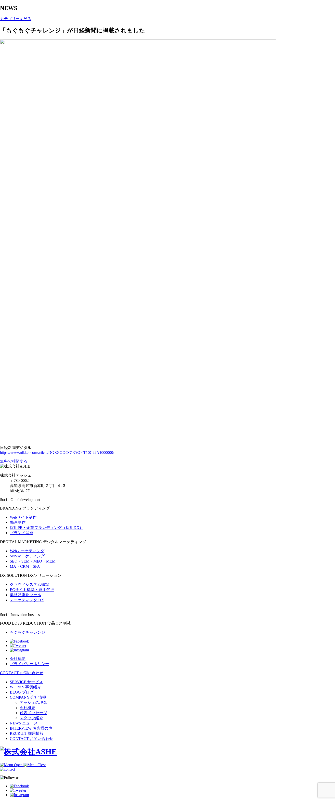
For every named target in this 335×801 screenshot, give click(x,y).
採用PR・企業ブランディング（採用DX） (46, 527)
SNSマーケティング (27, 556)
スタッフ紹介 (31, 718)
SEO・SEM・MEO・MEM (32, 561)
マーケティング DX (27, 600)
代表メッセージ (33, 713)
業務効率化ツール (25, 595)
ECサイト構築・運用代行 (32, 590)
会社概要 (27, 708)
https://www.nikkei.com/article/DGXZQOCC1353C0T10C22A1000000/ (57, 452)
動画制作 (18, 522)
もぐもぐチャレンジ (27, 632)
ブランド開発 (21, 533)
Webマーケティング (27, 551)
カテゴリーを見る (15, 19)
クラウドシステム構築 (29, 584)
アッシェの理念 (33, 702)
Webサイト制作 (23, 517)
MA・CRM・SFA (25, 566)
